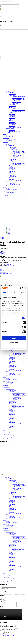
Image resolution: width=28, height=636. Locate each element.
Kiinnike (11, 107)
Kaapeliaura (12, 116)
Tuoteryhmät (6, 91)
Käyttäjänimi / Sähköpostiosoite (7, 629)
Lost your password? (5, 635)
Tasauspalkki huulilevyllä (18, 98)
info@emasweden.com (11, 265)
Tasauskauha (12, 122)
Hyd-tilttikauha (12, 115)
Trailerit (8, 132)
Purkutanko (11, 120)
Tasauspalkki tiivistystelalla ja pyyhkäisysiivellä (19, 100)
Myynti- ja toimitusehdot (6, 273)
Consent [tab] (5, 292)
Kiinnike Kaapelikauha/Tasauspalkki (18, 109)
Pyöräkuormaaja (10, 128)
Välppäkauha (12, 114)
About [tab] (23, 292)
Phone (1, 601)
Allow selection (14, 342)
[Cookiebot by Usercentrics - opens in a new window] (20, 288)
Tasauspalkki (12, 95)
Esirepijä (11, 112)
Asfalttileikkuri (12, 94)
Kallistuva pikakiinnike (14, 131)
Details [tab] (14, 292)
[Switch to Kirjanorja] (9, 230)
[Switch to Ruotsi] (8, 228)
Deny (14, 346)
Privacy (2, 270)
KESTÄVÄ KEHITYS (11, 136)
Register (13, 635)
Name (1, 598)
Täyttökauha (12, 124)
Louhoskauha (12, 104)
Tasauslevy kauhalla (16, 102)
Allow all (14, 338)
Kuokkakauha (12, 106)
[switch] (24, 322)
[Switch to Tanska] (8, 232)
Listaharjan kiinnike (16, 111)
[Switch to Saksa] (8, 233)
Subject (2, 606)
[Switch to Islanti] (8, 234)
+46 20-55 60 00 (7, 264)
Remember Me (5, 632)
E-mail (1, 599)
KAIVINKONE (10, 92)
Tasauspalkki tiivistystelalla (18, 96)
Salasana (2, 630)
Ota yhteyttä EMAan (11, 139)
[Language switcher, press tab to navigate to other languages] (5, 226)
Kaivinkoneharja (13, 123)
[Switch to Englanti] (8, 229)
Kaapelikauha (12, 118)
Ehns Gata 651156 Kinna (3, 253)
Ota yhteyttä (6, 138)
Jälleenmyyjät (9, 140)
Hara (10, 119)
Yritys (4, 134)
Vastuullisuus (3, 272)
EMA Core (5, 142)
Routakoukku (12, 126)
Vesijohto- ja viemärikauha (15, 127)
